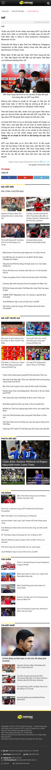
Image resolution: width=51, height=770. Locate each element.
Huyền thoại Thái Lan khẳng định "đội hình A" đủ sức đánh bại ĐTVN (26, 392)
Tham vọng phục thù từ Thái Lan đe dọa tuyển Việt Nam (25, 277)
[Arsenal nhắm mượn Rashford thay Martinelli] (38, 231)
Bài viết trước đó (10, 318)
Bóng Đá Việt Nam (18, 11)
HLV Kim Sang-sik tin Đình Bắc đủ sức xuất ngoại (20, 547)
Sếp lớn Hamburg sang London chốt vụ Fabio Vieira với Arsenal (23, 541)
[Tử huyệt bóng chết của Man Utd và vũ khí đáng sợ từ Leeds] (13, 231)
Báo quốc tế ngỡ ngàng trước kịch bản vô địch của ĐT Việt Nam (12, 340)
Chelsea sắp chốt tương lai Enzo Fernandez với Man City (25, 284)
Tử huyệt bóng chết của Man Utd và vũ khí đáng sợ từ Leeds (12, 242)
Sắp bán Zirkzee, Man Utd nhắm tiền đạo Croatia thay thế (12, 215)
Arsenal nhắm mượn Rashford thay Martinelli (36, 241)
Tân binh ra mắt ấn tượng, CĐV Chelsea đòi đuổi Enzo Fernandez (24, 307)
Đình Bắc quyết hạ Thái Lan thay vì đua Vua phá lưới (23, 404)
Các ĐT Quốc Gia (32, 11)
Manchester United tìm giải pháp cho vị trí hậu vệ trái (24, 253)
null (3, 17)
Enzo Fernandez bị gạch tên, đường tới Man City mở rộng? (32, 610)
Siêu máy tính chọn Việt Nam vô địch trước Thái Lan (24, 398)
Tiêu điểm (6, 559)
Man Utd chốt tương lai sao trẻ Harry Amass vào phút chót (31, 497)
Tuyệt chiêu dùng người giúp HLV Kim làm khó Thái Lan (25, 375)
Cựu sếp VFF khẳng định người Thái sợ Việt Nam (36, 363)
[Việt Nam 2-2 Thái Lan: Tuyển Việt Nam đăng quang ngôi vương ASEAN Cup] (13, 353)
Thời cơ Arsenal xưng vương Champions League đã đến (33, 563)
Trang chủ (5, 11)
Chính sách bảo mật (22, 763)
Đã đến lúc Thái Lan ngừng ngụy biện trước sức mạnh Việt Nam (26, 410)
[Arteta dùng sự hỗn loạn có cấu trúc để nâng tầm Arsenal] (25, 641)
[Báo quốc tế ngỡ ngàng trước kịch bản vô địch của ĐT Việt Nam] (13, 329)
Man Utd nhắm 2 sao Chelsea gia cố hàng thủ (19, 516)
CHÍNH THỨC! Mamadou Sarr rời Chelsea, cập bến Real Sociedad (24, 296)
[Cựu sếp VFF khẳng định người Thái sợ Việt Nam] (38, 353)
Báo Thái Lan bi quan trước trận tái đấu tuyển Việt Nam (25, 386)
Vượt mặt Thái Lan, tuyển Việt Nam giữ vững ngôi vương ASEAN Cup (36, 340)
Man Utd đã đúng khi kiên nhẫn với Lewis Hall (31, 586)
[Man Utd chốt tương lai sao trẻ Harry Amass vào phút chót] (8, 499)
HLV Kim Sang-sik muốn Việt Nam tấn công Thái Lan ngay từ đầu (26, 289)
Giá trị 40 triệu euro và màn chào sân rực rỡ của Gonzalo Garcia (25, 271)
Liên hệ (6, 763)
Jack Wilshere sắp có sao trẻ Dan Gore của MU (21, 302)
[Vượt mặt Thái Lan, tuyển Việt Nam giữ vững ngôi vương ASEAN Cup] (38, 329)
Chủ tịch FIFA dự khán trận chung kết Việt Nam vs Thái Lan (25, 416)
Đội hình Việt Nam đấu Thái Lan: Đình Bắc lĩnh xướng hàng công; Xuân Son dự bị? (26, 380)
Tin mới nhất (8, 625)
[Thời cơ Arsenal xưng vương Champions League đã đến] (8, 565)
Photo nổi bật (8, 438)
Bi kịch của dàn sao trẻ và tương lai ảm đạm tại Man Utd (32, 598)
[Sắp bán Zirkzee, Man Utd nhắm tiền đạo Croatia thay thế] (13, 204)
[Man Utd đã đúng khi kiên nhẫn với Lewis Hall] (8, 589)
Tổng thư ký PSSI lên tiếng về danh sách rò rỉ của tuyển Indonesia (24, 265)
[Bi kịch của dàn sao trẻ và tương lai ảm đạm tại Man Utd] (8, 600)
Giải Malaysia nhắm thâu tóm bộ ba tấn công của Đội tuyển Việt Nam (24, 529)
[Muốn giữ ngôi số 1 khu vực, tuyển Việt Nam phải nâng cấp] (8, 577)
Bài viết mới (7, 187)
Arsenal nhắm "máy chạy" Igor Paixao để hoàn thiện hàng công (24, 521)
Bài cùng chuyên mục (12, 191)
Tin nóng (6, 493)
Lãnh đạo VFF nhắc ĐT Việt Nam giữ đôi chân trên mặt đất (26, 429)
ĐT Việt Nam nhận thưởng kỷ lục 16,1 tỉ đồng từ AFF (21, 535)
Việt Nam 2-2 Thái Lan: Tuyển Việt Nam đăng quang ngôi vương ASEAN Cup (13, 364)
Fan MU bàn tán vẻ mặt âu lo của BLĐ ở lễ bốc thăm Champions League (23, 258)
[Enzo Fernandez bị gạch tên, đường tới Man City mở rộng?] (8, 612)
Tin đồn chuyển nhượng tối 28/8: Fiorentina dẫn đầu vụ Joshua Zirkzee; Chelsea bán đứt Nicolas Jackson (37, 217)
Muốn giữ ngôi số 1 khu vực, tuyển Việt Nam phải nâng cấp (32, 575)
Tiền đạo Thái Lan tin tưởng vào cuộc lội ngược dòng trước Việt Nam (26, 423)
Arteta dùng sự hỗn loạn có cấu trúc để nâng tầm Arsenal (24, 659)
